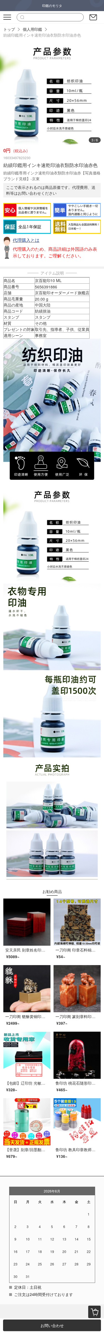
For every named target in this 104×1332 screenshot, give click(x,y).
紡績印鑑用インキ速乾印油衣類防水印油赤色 (42, 35)
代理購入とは (26, 240)
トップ (9, 29)
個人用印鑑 (32, 29)
